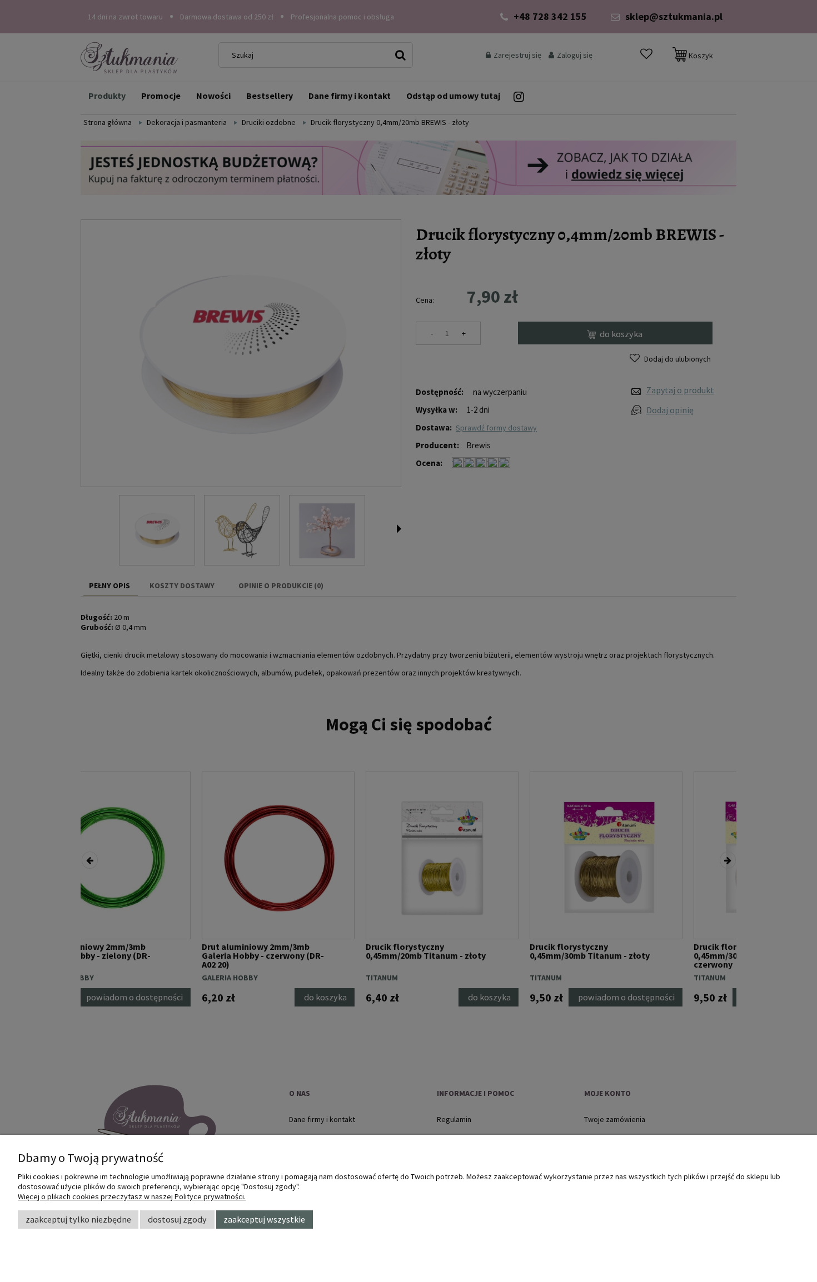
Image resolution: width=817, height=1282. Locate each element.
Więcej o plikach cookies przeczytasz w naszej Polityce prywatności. (132, 1196)
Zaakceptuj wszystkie (264, 1219)
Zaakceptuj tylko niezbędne (78, 1219)
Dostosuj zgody (177, 1219)
